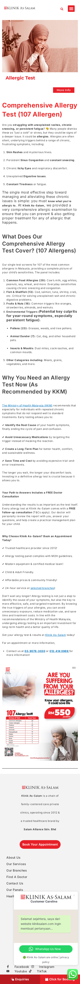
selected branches (43, 588)
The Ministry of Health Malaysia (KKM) (27, 405)
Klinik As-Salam (55, 635)
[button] (61, 8)
